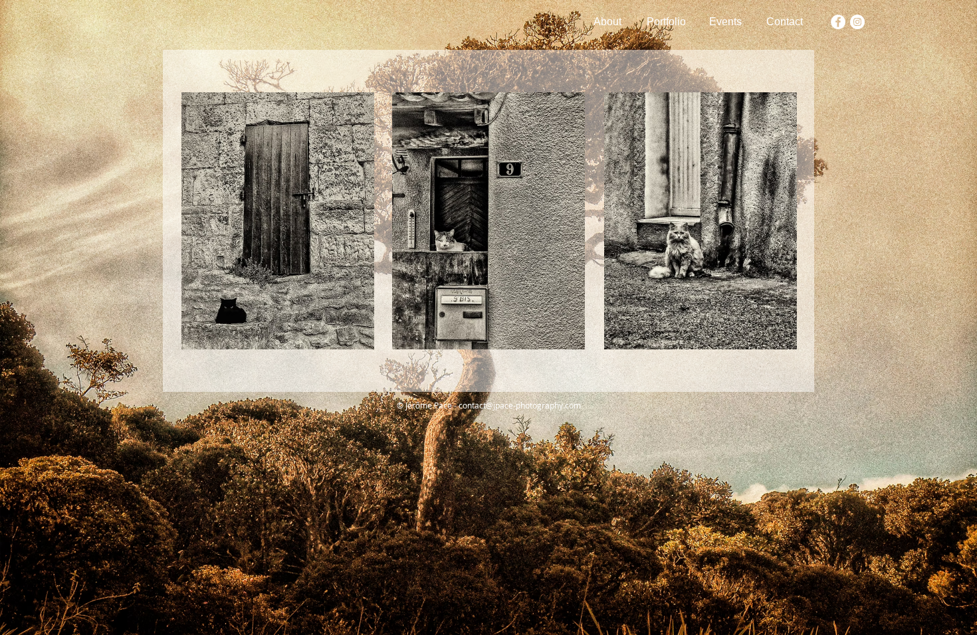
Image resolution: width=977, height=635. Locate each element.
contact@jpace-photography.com (520, 405)
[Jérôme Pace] (838, 22)
